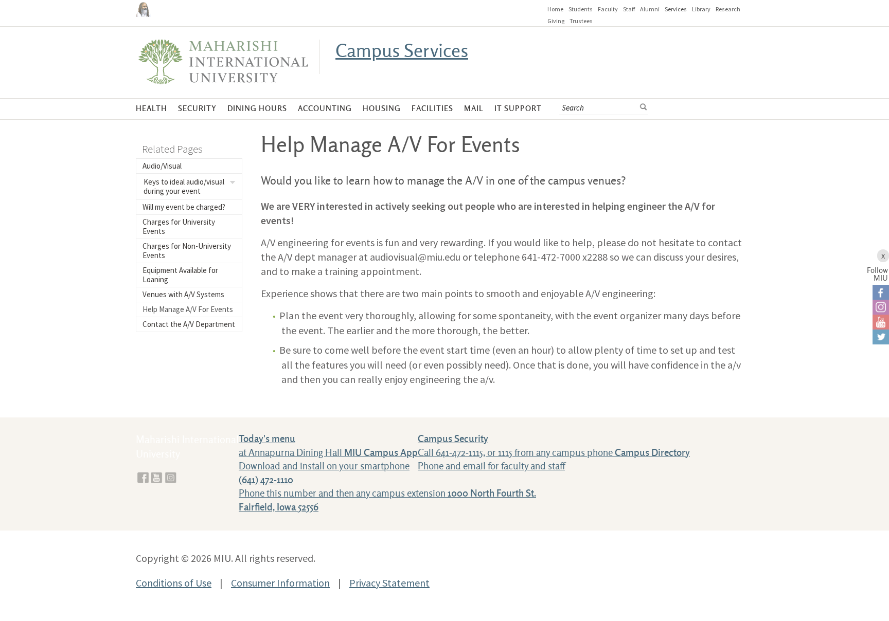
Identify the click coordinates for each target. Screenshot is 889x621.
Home (555, 9)
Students (580, 9)
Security (197, 109)
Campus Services (401, 51)
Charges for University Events (179, 226)
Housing (382, 109)
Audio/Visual (162, 166)
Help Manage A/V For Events (188, 309)
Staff (629, 9)
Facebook (143, 477)
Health (151, 109)
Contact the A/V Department (189, 324)
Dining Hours (257, 109)
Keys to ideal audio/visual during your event (184, 186)
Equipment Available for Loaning (180, 274)
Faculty (608, 9)
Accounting (325, 109)
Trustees (581, 21)
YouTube (157, 477)
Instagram (170, 477)
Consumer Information (280, 582)
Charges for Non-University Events (187, 250)
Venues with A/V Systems (183, 294)
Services (676, 9)
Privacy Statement (389, 582)
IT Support (518, 109)
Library (701, 9)
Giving (555, 21)
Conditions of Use (173, 582)
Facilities (432, 109)
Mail (474, 109)
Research (728, 9)
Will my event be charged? (184, 207)
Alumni (650, 9)
